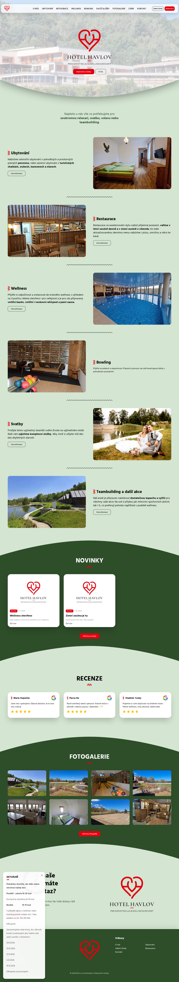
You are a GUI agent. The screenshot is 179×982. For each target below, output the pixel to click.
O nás (36, 8)
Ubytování (47, 8)
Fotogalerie (119, 8)
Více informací (16, 173)
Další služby (102, 8)
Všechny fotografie (89, 833)
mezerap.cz (89, 973)
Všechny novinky (89, 636)
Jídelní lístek (157, 8)
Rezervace (170, 8)
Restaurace (62, 8)
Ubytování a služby (83, 71)
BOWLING (88, 8)
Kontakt (141, 8)
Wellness (76, 8)
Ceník (131, 8)
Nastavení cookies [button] (102, 973)
